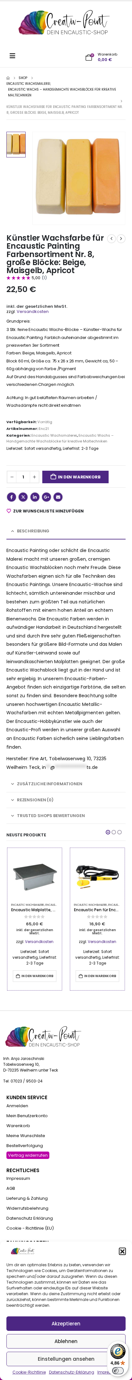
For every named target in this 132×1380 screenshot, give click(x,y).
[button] (122, 1251)
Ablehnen (66, 1341)
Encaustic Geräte (57, 905)
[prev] (111, 238)
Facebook (11, 497)
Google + (46, 497)
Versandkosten (33, 311)
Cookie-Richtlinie (29, 1372)
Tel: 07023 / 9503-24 (22, 1081)
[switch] (118, 1370)
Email (58, 497)
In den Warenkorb (79, 477)
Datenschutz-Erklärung (71, 1372)
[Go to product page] (34, 875)
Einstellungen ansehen (66, 1359)
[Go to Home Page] (8, 78)
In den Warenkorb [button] (37, 976)
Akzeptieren (66, 1323)
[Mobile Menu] (15, 55)
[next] (121, 238)
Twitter (23, 497)
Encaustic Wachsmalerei (54, 435)
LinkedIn (35, 497)
